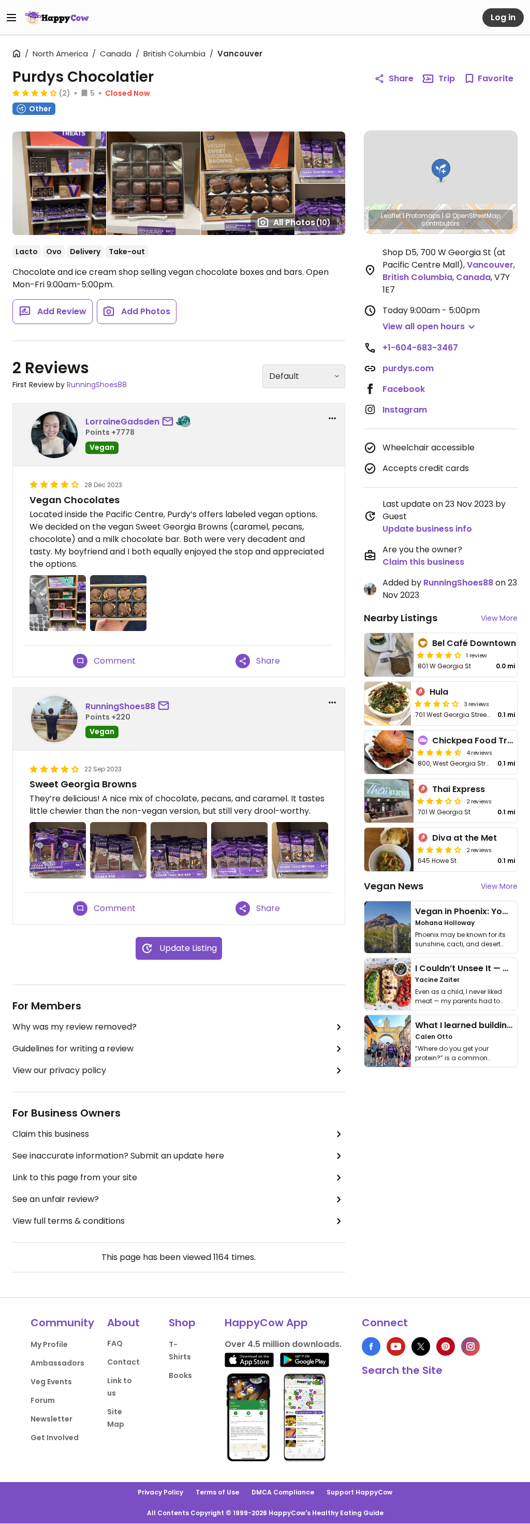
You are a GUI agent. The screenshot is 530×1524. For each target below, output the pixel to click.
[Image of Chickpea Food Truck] (389, 752)
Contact (123, 1362)
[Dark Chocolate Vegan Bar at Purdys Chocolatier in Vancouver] (118, 850)
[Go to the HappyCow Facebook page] (371, 1346)
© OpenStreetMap (472, 215)
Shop (182, 1322)
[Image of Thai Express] (389, 801)
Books (180, 1375)
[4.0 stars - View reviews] (34, 92)
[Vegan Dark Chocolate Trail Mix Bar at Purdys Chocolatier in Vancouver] (179, 850)
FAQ (115, 1343)
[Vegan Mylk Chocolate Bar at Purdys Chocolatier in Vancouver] (239, 850)
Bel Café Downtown (474, 643)
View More (499, 618)
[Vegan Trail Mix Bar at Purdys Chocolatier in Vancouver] (300, 850)
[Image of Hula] (387, 703)
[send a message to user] (170, 422)
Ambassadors (57, 1363)
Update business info (427, 529)
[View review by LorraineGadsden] (54, 435)
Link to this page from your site (74, 1177)
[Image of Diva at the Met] (389, 849)
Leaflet (391, 215)
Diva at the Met (464, 838)
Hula (439, 692)
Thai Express (458, 789)
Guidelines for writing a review (73, 1048)
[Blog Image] (387, 927)
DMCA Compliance (283, 1492)
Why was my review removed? (74, 1027)
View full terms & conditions (68, 1221)
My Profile (49, 1344)
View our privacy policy (59, 1070)
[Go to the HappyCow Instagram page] (470, 1346)
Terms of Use (217, 1492)
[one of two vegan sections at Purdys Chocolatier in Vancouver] (58, 603)
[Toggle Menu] (11, 17)
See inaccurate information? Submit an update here (118, 1156)
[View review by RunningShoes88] (54, 719)
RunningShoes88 (97, 384)
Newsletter (51, 1419)
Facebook (403, 389)
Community (62, 1322)
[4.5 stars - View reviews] (439, 752)
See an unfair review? (55, 1199)
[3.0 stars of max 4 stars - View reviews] (439, 800)
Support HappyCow (359, 1492)
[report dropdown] (332, 418)
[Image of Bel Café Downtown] (389, 655)
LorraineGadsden (122, 422)
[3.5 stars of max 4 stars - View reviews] (437, 703)
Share (401, 78)
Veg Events (51, 1381)
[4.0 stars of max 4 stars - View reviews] (439, 849)
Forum (43, 1400)
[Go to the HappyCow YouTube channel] (396, 1346)
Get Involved (55, 1437)
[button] (441, 171)
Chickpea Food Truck (477, 740)
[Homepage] (57, 17)
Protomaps (423, 215)
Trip (446, 78)
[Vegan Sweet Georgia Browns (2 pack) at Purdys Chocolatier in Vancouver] (58, 850)
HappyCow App (266, 1322)
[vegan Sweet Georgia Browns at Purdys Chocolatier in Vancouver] (118, 603)
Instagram (404, 410)
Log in (503, 17)
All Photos (302, 222)
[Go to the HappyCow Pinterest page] (445, 1346)
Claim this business (50, 1134)
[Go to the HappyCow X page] (420, 1346)
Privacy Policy (160, 1492)
